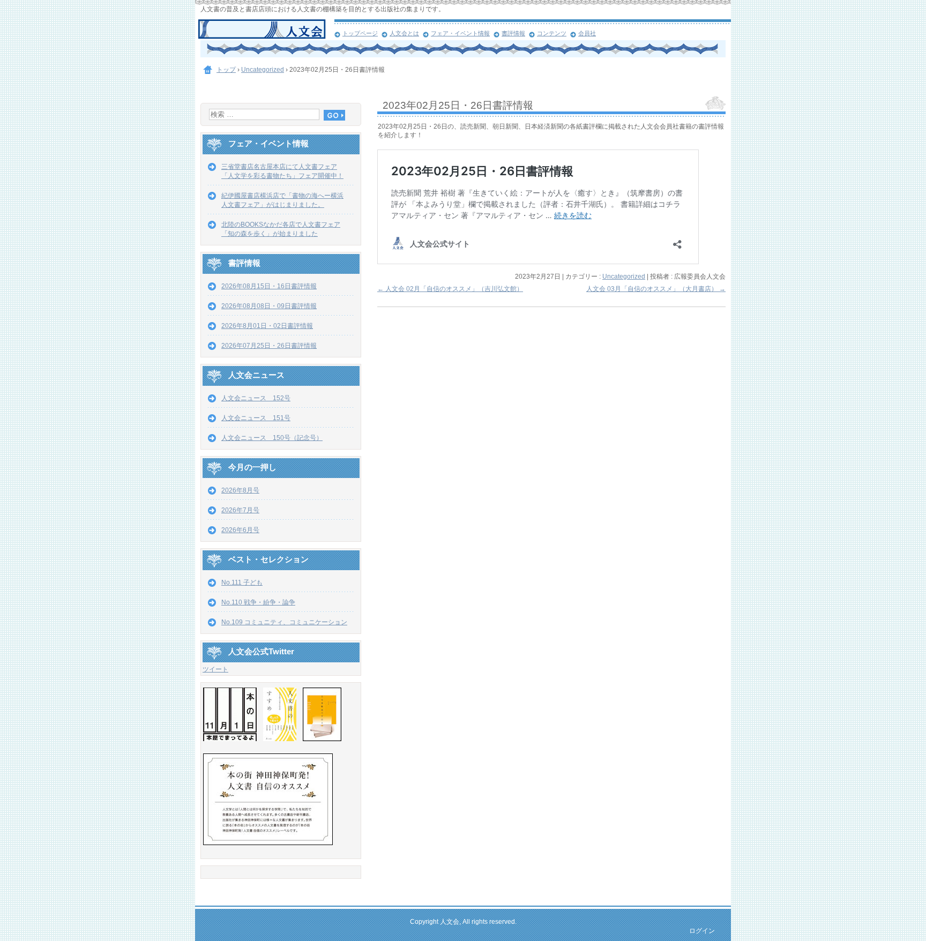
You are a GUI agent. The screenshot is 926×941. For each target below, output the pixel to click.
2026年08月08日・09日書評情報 (269, 306)
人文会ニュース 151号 (255, 418)
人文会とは (404, 33)
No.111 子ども (242, 582)
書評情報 (513, 33)
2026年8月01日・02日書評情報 (267, 326)
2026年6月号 (240, 530)
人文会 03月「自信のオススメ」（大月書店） (656, 289)
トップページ (360, 33)
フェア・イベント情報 (460, 33)
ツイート (215, 669)
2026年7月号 (240, 510)
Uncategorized (623, 276)
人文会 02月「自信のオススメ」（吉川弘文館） (450, 289)
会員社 (587, 33)
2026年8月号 (240, 490)
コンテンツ (551, 33)
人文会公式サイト (266, 29)
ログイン (702, 931)
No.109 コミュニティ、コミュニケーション (284, 622)
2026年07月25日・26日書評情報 (269, 345)
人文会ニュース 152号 (255, 398)
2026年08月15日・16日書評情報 (269, 286)
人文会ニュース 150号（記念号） (272, 438)
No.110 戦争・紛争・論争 (258, 602)
